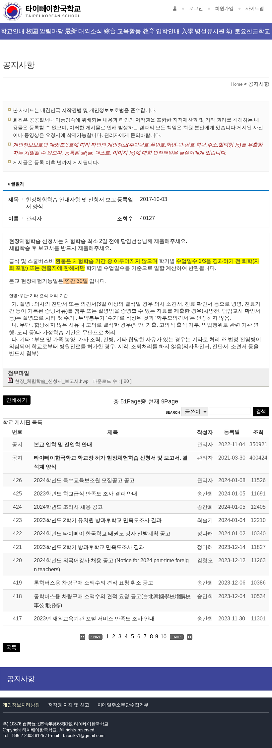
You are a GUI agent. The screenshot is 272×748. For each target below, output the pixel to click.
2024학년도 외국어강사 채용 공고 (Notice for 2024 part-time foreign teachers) (111, 565)
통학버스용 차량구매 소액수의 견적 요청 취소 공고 (93, 583)
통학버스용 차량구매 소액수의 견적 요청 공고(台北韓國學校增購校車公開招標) (112, 600)
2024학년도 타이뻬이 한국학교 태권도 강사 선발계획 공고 (102, 533)
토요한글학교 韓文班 (252, 34)
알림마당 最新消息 (58, 34)
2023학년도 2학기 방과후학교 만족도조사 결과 (89, 547)
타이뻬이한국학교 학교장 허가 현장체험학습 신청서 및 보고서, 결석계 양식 (111, 462)
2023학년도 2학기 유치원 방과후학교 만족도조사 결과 (98, 520)
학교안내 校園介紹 (19, 34)
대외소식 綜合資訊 (97, 34)
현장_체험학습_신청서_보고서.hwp (52, 381)
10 (164, 636)
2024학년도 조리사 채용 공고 (68, 507)
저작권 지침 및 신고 (68, 704)
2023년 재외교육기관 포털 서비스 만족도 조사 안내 (94, 618)
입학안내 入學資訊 (174, 34)
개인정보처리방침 (21, 704)
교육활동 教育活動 (136, 34)
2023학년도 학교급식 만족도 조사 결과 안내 (85, 493)
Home (236, 84)
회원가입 (224, 8)
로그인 (196, 8)
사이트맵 (254, 8)
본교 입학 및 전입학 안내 (63, 444)
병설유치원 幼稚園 (213, 34)
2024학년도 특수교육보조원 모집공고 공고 (84, 480)
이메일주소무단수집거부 (123, 704)
